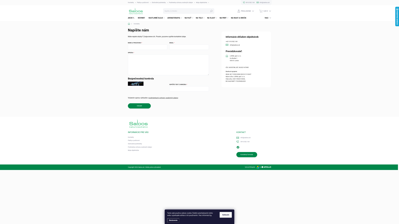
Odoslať (139, 106)
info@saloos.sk (235, 45)
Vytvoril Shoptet (250, 167)
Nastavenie (173, 220)
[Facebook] (238, 147)
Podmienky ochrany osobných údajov (181, 2)
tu (211, 215)
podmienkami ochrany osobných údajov (163, 98)
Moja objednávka (201, 2)
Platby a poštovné (143, 2)
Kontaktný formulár (246, 154)
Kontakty (131, 2)
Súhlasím (225, 215)
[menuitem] (132, 18)
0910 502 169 (245, 141)
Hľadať (211, 11)
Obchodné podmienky (159, 2)
